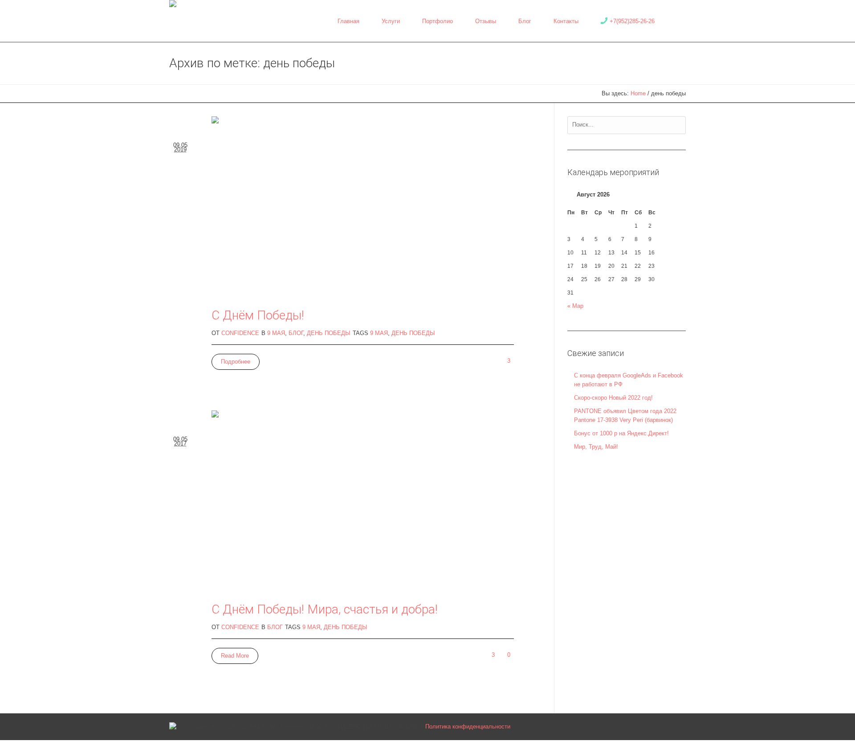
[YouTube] (681, 726)
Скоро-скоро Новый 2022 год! (613, 397)
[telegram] (651, 726)
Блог (296, 333)
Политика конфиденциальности (467, 726)
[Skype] (666, 726)
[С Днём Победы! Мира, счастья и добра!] (363, 501)
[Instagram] (620, 726)
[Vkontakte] (605, 726)
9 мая (276, 333)
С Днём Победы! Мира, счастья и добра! (325, 609)
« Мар (575, 306)
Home (638, 93)
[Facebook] (635, 726)
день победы (413, 333)
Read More (235, 655)
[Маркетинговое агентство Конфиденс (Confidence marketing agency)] (172, 727)
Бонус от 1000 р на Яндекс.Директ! (621, 433)
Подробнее (235, 361)
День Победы (328, 333)
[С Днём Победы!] (363, 207)
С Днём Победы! (258, 315)
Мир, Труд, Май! (596, 446)
